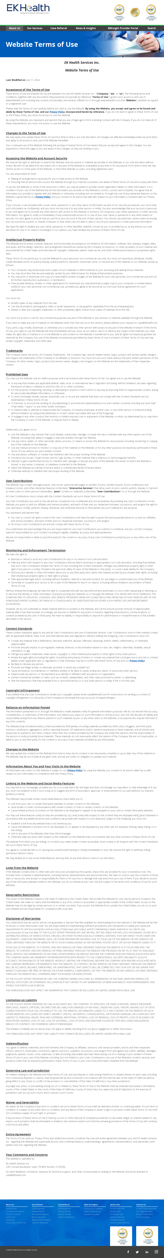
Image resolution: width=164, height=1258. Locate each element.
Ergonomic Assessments (40, 1223)
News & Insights (86, 28)
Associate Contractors (117, 1217)
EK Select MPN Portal (117, 1209)
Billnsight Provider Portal (123, 28)
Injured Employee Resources (120, 1223)
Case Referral (58, 28)
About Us (14, 28)
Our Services (34, 28)
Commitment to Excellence (15, 1211)
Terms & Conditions (143, 1217)
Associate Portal (115, 1211)
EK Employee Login (116, 1214)
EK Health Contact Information (146, 1209)
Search (152, 28)
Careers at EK (10, 1217)
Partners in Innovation (13, 1214)
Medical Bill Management (40, 1214)
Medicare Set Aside (38, 1217)
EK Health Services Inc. (18, 1250)
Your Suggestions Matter (144, 1211)
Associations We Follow (91, 1214)
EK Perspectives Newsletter (93, 1209)
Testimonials (10, 1220)
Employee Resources (117, 1220)
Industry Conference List (92, 1211)
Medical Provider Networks (41, 1220)
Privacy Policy (57, 111)
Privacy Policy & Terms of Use (16, 1223)
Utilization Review (38, 1211)
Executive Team (11, 1209)
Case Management (38, 1209)
